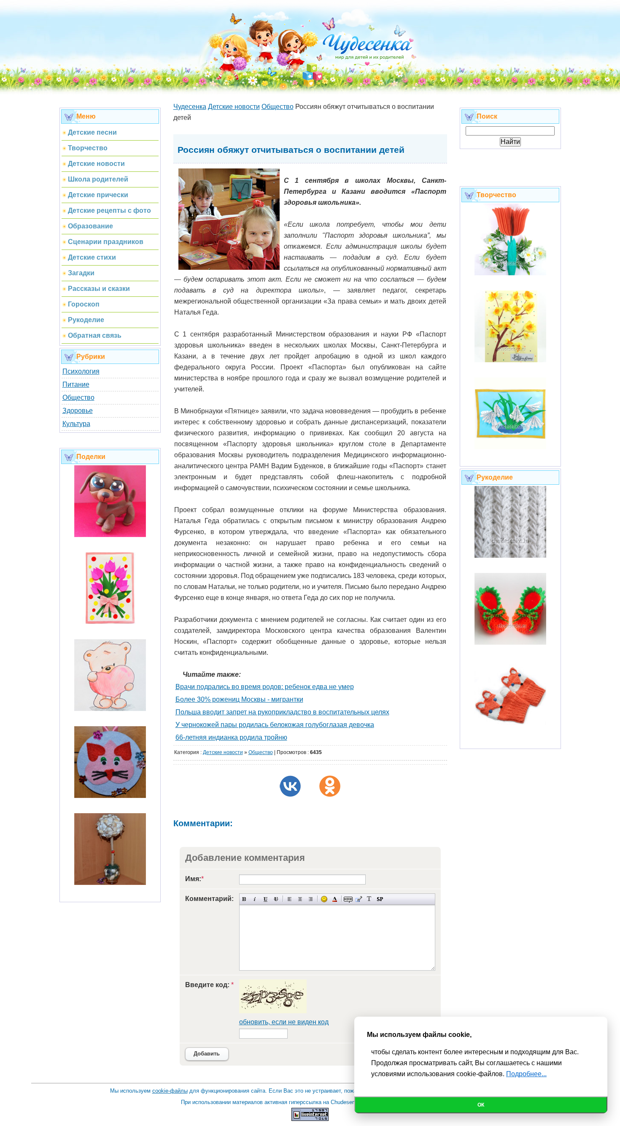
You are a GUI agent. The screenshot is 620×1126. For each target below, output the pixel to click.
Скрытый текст (348, 899)
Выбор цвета (335, 899)
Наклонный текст (255, 899)
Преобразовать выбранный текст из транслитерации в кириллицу (369, 899)
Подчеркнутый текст (265, 899)
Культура (76, 423)
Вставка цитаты (359, 899)
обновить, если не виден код (284, 1022)
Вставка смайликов (324, 899)
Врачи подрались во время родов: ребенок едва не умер (264, 686)
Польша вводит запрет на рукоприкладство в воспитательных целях (282, 712)
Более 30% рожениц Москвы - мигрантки (239, 699)
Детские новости (223, 752)
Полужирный (244, 899)
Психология (81, 371)
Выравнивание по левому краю (289, 899)
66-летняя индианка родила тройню (231, 737)
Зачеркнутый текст (276, 899)
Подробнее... (526, 1073)
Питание (75, 384)
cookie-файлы (170, 1091)
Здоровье (77, 410)
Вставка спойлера (380, 899)
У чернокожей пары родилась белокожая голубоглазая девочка (274, 724)
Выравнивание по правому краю (310, 899)
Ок (480, 1105)
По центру (300, 899)
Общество (78, 397)
